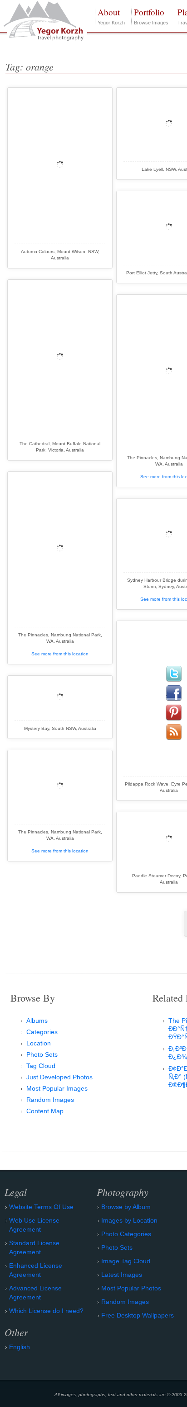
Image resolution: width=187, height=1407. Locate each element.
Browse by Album (126, 1206)
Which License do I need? (46, 1310)
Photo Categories (126, 1234)
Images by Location (129, 1220)
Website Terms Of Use (41, 1206)
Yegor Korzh (111, 15)
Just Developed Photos (59, 1077)
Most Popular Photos (131, 1288)
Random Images (50, 1099)
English (19, 1347)
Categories (42, 1031)
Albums (37, 1020)
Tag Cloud (40, 1065)
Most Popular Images (57, 1088)
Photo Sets (42, 1054)
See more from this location (60, 653)
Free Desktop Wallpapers (137, 1315)
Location (38, 1043)
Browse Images (151, 15)
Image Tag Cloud (125, 1261)
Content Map (45, 1111)
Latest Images (121, 1274)
